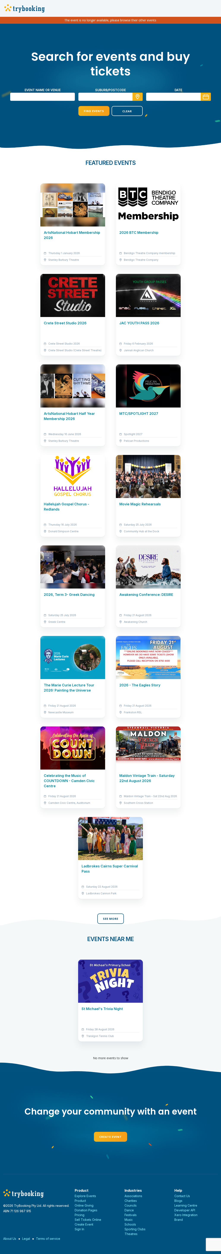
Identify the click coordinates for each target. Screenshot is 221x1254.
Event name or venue (43, 90)
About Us (9, 1238)
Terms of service (48, 1238)
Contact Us (182, 1196)
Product (80, 1200)
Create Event (110, 1137)
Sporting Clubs (135, 1229)
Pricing (79, 1215)
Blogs (178, 1200)
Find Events (94, 111)
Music (129, 1219)
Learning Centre (185, 1205)
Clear (127, 111)
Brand (178, 1219)
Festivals (131, 1215)
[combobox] (110, 97)
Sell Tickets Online (88, 1219)
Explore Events (85, 1196)
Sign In (79, 1229)
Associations (133, 1196)
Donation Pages (86, 1210)
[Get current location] (138, 97)
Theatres (131, 1234)
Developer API (184, 1210)
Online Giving (84, 1205)
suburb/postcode (110, 90)
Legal (26, 1238)
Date (178, 90)
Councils (131, 1205)
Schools (130, 1224)
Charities (131, 1200)
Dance (129, 1210)
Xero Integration (185, 1215)
